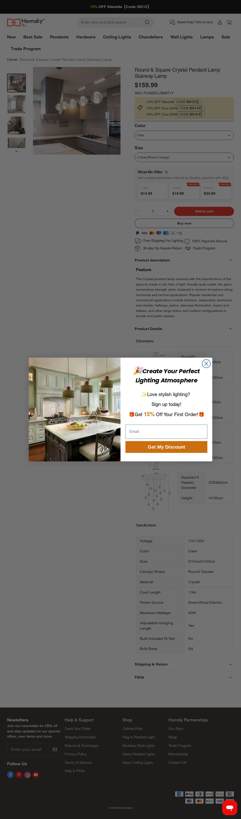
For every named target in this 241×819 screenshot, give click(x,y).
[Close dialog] (206, 364)
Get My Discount (166, 447)
